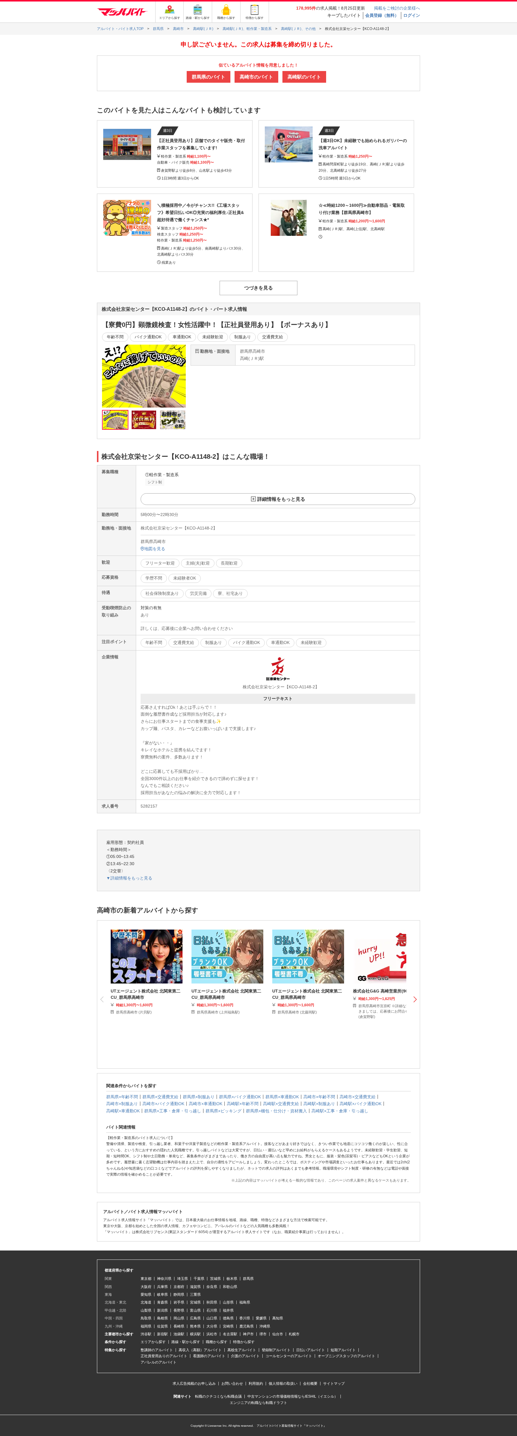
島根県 (162, 1318)
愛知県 (146, 1294)
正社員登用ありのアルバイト (164, 1356)
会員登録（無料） (382, 15)
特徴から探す (244, 1342)
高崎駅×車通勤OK (123, 1110)
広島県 (195, 1318)
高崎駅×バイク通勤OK (360, 1103)
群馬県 (248, 1279)
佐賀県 (162, 1326)
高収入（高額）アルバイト (200, 1350)
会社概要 (310, 1383)
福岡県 (146, 1326)
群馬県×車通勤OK (282, 1096)
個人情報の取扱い (283, 1383)
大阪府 (146, 1287)
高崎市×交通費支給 (357, 1096)
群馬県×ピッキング (223, 1110)
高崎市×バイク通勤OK (163, 1103)
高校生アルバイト (241, 1350)
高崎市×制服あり (122, 1103)
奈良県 (211, 1287)
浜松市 (211, 1334)
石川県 (211, 1310)
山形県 (228, 1302)
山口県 (211, 1318)
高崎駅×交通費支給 (281, 1103)
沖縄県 (264, 1326)
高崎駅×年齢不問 (242, 1103)
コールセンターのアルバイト (288, 1356)
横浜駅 (195, 1334)
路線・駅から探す (185, 1342)
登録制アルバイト (276, 1350)
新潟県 (162, 1310)
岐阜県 (162, 1294)
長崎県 (179, 1326)
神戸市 (248, 1334)
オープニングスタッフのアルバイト (346, 1356)
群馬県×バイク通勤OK (240, 1096)
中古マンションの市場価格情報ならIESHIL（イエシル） (292, 1396)
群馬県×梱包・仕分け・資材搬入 (276, 1110)
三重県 (195, 1294)
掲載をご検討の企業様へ (397, 8)
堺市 (263, 1334)
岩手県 (179, 1302)
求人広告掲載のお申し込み (194, 1383)
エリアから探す (153, 1342)
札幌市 (294, 1334)
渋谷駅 (146, 1334)
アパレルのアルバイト (159, 1362)
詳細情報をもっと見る (281, 499)
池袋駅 (179, 1334)
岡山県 (179, 1318)
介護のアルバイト (245, 1356)
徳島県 (228, 1318)
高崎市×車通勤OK (205, 1103)
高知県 (277, 1318)
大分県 (211, 1326)
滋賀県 (195, 1287)
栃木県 (231, 1279)
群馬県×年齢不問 (122, 1096)
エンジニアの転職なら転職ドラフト (258, 1403)
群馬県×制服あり (199, 1096)
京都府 (179, 1287)
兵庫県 (162, 1287)
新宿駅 (162, 1334)
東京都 (146, 1279)
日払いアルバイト (310, 1350)
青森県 (162, 1302)
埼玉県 (182, 1279)
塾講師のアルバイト (157, 1350)
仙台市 (277, 1334)
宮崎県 (228, 1326)
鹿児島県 (246, 1326)
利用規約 (256, 1383)
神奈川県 (164, 1279)
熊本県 (195, 1326)
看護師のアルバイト (209, 1356)
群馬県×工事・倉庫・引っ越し (172, 1110)
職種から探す (216, 1342)
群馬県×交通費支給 (160, 1096)
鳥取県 (146, 1318)
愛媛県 (261, 1318)
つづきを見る (258, 287)
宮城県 (195, 1302)
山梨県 (146, 1310)
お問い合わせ (232, 1383)
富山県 (195, 1310)
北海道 (146, 1302)
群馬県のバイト (208, 76)
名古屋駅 (230, 1334)
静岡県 (179, 1294)
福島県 (244, 1302)
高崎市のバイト (256, 76)
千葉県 (199, 1279)
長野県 (179, 1310)
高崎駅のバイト (304, 76)
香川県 (244, 1318)
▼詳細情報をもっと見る (129, 878)
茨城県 (215, 1279)
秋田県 (211, 1302)
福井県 (228, 1310)
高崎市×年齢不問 (319, 1096)
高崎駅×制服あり (319, 1103)
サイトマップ (334, 1383)
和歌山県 (230, 1287)
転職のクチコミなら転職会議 (218, 1396)
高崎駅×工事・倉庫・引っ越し (339, 1110)
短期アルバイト (343, 1350)
